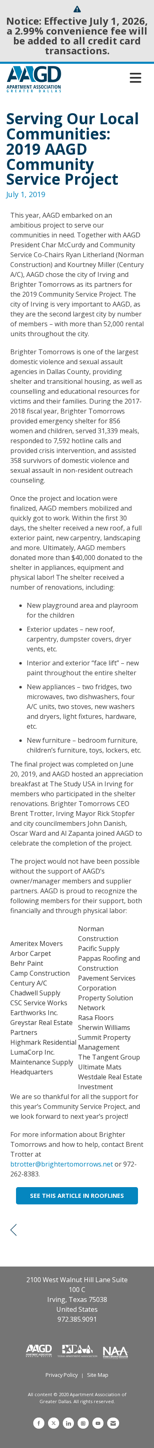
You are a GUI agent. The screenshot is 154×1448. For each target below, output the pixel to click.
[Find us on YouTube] (97, 1423)
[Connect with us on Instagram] (83, 1423)
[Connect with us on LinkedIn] (68, 1423)
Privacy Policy (62, 1374)
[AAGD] (39, 1350)
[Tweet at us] (53, 1423)
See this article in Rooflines (77, 1195)
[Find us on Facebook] (38, 1423)
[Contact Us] (113, 1423)
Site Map (97, 1374)
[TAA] (78, 1350)
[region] (13, 1230)
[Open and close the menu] (103, 77)
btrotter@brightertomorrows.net (61, 1164)
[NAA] (115, 1350)
